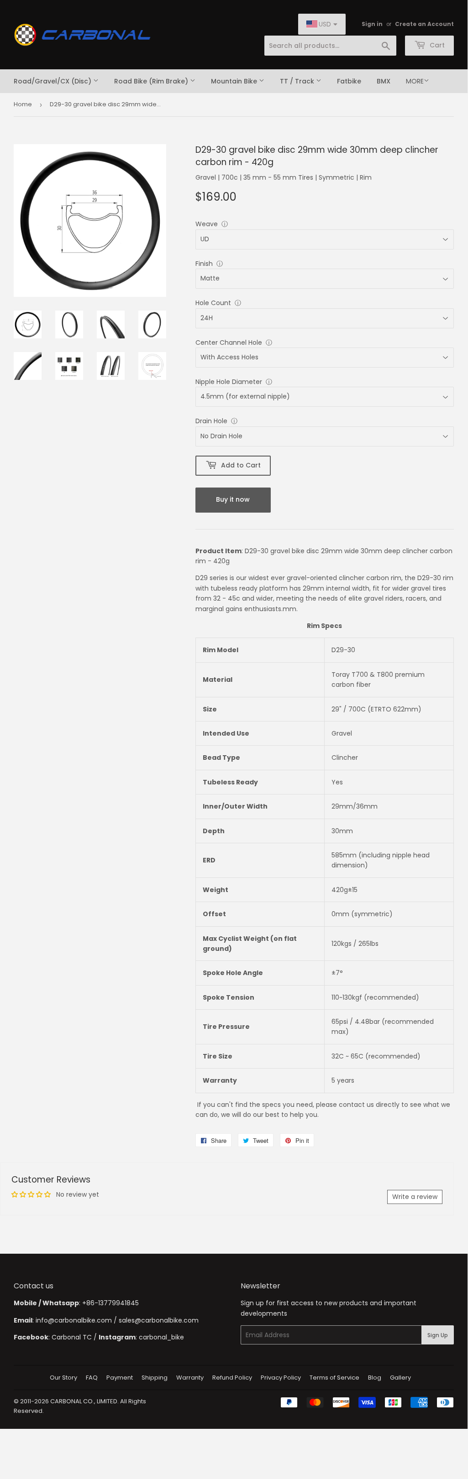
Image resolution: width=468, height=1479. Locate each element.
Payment (119, 1377)
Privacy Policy (281, 1377)
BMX (383, 81)
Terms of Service (334, 1377)
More (415, 81)
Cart (436, 45)
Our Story (63, 1377)
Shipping (155, 1377)
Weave (206, 223)
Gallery (400, 1377)
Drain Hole (211, 421)
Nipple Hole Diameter (228, 381)
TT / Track (298, 81)
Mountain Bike (235, 81)
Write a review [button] (414, 1196)
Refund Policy (232, 1377)
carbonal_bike (161, 1337)
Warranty (190, 1377)
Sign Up (437, 1335)
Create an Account (424, 24)
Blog (374, 1377)
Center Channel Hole (228, 342)
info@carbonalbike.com (74, 1320)
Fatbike (349, 81)
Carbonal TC (72, 1337)
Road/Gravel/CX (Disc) (53, 81)
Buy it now (233, 499)
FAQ (92, 1377)
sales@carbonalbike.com (159, 1320)
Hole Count (213, 302)
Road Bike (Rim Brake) (152, 81)
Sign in (372, 24)
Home (23, 104)
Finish (204, 263)
